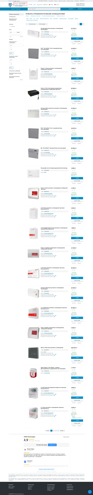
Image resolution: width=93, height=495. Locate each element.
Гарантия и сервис (50, 487)
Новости (29, 487)
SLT (34, 18)
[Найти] (59, 9)
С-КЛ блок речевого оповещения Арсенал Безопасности (52, 208)
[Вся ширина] (27, 24)
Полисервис (55, 18)
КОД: (42, 31)
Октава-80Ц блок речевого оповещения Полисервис (52, 29)
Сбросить (21, 79)
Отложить (74, 43)
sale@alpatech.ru (70, 489)
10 (11, 49)
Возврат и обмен (50, 489)
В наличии (13, 26)
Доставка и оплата (50, 486)
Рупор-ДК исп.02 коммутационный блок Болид (54, 168)
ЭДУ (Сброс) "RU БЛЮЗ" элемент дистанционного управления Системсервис (53, 368)
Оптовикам (49, 490)
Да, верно (16, 4)
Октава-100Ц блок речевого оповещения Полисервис (52, 288)
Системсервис (71, 18)
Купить (77, 38)
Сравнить (79, 43)
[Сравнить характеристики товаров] (73, 4)
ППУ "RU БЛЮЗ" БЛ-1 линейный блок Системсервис (51, 129)
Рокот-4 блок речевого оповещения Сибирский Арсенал (54, 188)
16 (11, 51)
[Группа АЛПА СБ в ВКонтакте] (28, 493)
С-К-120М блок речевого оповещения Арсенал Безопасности (54, 308)
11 (11, 65)
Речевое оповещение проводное (48, 15)
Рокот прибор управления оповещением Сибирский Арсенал (52, 328)
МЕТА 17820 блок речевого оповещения (52, 347)
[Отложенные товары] (70, 4)
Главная (27, 15)
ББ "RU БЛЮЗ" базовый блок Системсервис (53, 148)
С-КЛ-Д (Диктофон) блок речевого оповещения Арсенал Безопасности (54, 228)
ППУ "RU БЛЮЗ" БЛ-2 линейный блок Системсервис (51, 49)
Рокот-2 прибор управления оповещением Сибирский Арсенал (53, 248)
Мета (51, 18)
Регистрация (11, 487)
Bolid (27, 18)
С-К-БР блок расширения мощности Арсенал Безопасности (53, 388)
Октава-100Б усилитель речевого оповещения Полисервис (54, 109)
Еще (11, 53)
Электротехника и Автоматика (32, 20)
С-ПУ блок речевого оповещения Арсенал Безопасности (52, 268)
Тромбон (76, 18)
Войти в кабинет (12, 486)
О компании (30, 486)
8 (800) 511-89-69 (80, 5)
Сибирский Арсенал (63, 18)
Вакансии (30, 489)
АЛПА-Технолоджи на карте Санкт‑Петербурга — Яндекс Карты (46, 471)
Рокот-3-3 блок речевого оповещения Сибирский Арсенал (51, 69)
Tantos (37, 18)
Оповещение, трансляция (35, 15)
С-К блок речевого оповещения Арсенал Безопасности (52, 408)
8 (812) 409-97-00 (80, 3)
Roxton (31, 18)
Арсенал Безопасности (44, 18)
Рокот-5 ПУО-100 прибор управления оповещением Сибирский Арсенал (51, 89)
